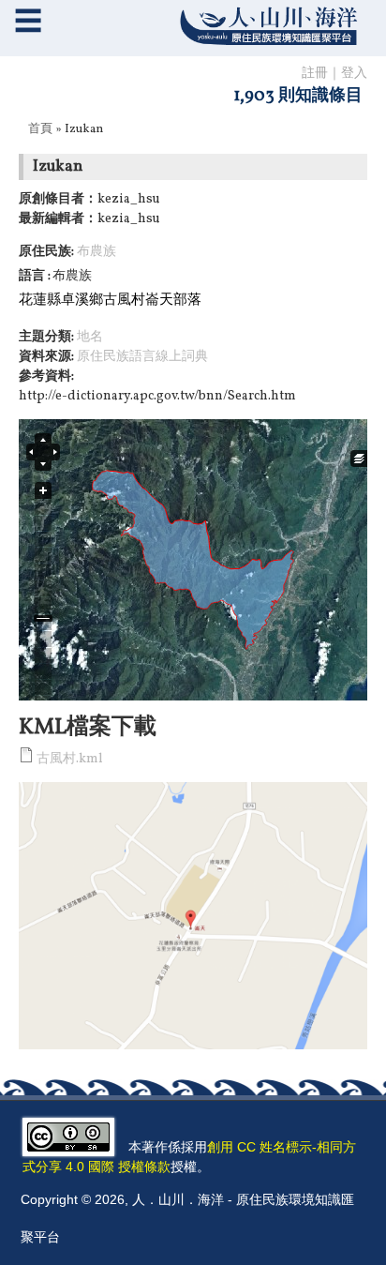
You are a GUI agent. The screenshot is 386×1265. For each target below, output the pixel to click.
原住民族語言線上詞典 (142, 357)
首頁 (40, 129)
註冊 (315, 74)
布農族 (96, 252)
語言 (33, 276)
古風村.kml (70, 759)
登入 (354, 74)
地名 (90, 337)
